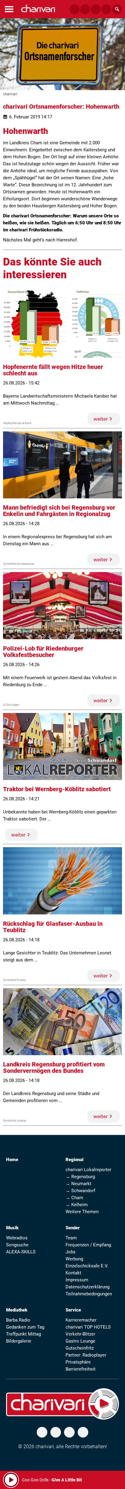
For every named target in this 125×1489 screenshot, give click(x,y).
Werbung (74, 1259)
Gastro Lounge (80, 1341)
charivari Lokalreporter (88, 1169)
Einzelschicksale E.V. (87, 1266)
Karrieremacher (81, 1320)
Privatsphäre (78, 1362)
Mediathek (16, 1310)
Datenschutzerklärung (88, 1287)
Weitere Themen (82, 1211)
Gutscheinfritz (80, 1348)
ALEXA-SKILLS (20, 1252)
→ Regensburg (80, 1176)
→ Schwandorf (80, 1190)
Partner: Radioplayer (86, 1355)
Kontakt (73, 1273)
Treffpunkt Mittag (23, 1334)
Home (12, 1159)
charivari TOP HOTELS (88, 1327)
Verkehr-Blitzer (80, 1334)
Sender (73, 1228)
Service (73, 1310)
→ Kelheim (77, 1204)
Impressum (77, 1280)
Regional (74, 1159)
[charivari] (38, 8)
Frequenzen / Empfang (88, 1245)
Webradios (17, 1238)
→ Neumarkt (78, 1183)
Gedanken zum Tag (25, 1327)
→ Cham (74, 1197)
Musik (12, 1228)
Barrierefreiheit (81, 1369)
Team (71, 1238)
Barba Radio (18, 1320)
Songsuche (17, 1245)
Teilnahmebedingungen (89, 1294)
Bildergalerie (18, 1341)
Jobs (71, 1252)
